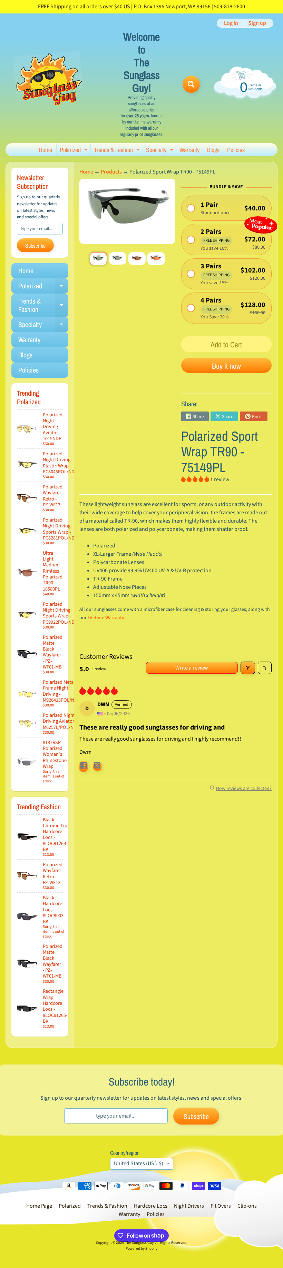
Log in (231, 23)
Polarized (74, 151)
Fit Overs (221, 1206)
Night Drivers (189, 1206)
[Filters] (248, 668)
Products (111, 172)
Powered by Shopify (141, 1248)
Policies (236, 150)
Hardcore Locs (150, 1206)
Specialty (160, 151)
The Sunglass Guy (139, 1242)
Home (45, 150)
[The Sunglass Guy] (49, 84)
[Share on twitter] (97, 766)
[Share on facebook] (83, 766)
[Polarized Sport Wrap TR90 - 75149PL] (98, 258)
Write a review (191, 668)
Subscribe (35, 245)
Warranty (189, 150)
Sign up (257, 23)
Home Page (39, 1206)
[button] (226, 208)
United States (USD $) (138, 1163)
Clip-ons (247, 1206)
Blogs (213, 150)
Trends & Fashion (118, 151)
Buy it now (226, 366)
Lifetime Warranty (106, 617)
